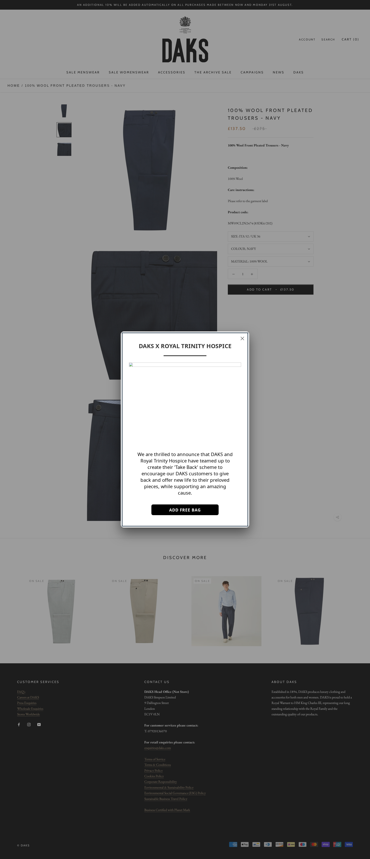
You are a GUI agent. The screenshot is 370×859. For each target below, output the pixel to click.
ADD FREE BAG (185, 510)
